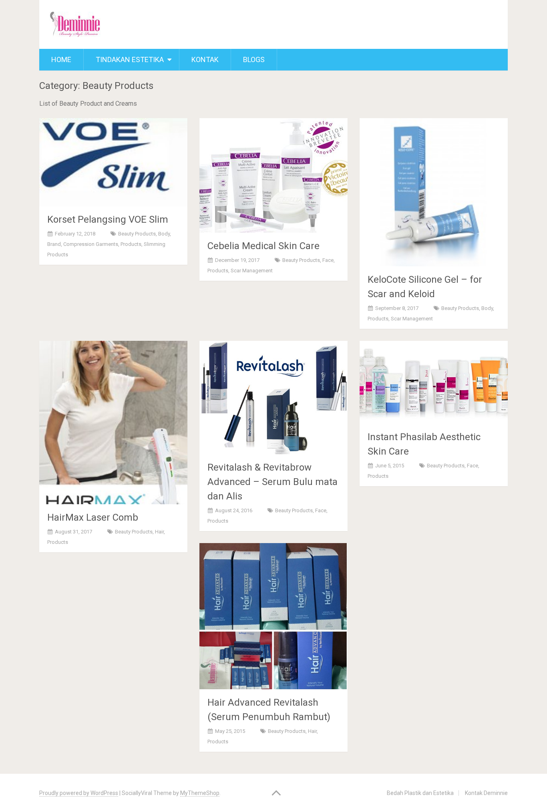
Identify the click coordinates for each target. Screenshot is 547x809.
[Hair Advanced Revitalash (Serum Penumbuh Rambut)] (273, 616)
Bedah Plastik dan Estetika (420, 793)
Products (131, 244)
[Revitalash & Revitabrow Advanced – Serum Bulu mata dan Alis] (273, 397)
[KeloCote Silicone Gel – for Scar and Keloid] (434, 192)
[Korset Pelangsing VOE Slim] (113, 162)
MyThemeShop (199, 793)
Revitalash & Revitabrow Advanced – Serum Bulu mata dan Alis (272, 482)
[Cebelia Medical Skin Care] (273, 175)
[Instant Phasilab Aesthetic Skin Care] (434, 382)
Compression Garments (90, 244)
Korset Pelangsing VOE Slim (107, 219)
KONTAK (205, 59)
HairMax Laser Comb (92, 517)
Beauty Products (137, 234)
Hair (159, 532)
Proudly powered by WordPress (78, 793)
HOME (61, 59)
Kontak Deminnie (486, 793)
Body (164, 234)
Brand (54, 244)
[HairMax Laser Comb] (113, 422)
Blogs (254, 59)
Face (328, 260)
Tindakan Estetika (130, 59)
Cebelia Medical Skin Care (263, 246)
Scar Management (252, 271)
